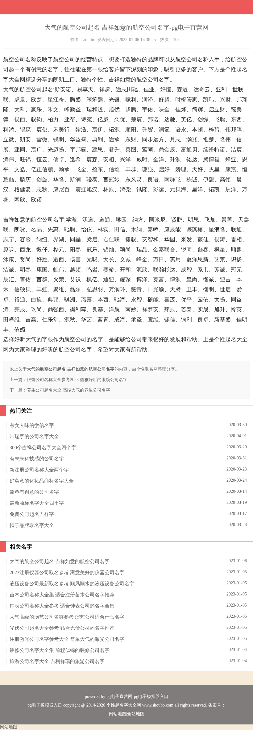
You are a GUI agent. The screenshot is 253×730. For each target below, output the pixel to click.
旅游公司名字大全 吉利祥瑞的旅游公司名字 (57, 661)
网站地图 (117, 713)
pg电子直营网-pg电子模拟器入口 (137, 696)
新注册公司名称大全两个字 (39, 469)
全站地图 (135, 713)
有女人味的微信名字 (32, 425)
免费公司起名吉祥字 (32, 514)
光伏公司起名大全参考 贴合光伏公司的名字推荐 (62, 628)
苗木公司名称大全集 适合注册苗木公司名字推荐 (62, 594)
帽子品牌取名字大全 (32, 525)
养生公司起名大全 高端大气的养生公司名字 (68, 390)
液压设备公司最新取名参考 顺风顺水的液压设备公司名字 (72, 583)
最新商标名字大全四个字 (37, 503)
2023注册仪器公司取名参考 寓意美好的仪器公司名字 (67, 572)
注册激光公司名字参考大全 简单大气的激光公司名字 (67, 639)
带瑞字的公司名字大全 (34, 436)
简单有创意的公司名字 (34, 492)
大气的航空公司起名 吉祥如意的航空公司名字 (60, 561)
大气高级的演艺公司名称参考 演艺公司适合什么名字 (67, 617)
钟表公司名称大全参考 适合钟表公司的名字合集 (62, 605)
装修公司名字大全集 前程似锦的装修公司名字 (60, 650)
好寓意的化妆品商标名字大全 (42, 480)
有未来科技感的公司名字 (37, 458)
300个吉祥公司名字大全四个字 (43, 447)
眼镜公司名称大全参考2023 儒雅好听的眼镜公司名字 (77, 379)
